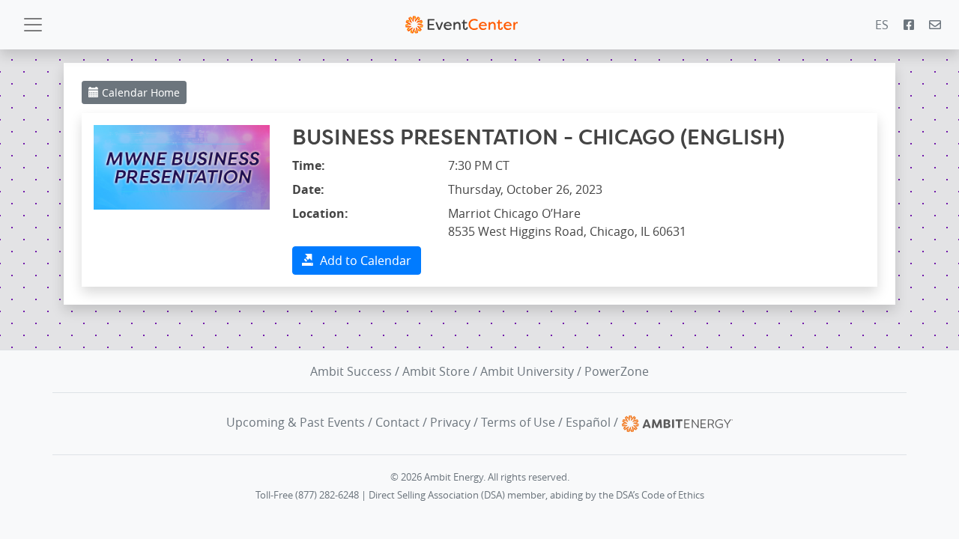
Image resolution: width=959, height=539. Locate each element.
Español (588, 422)
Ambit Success (351, 371)
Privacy (450, 422)
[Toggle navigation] (33, 25)
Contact (397, 422)
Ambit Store (436, 371)
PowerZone (616, 371)
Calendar (139, 92)
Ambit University (527, 371)
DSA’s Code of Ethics (660, 495)
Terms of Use (518, 422)
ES (882, 24)
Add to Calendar (362, 260)
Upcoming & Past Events (295, 422)
